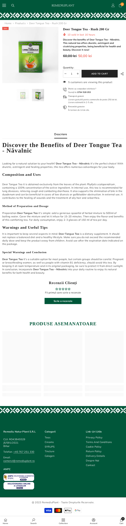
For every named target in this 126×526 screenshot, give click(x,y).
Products (20, 23)
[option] (30, 55)
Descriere (60, 134)
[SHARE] (121, 74)
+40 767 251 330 (23, 451)
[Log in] (113, 5)
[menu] (4, 5)
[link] (63, 15)
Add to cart (100, 73)
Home (8, 23)
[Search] (13, 5)
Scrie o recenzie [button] (63, 301)
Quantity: (68, 67)
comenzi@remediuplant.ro (19, 460)
